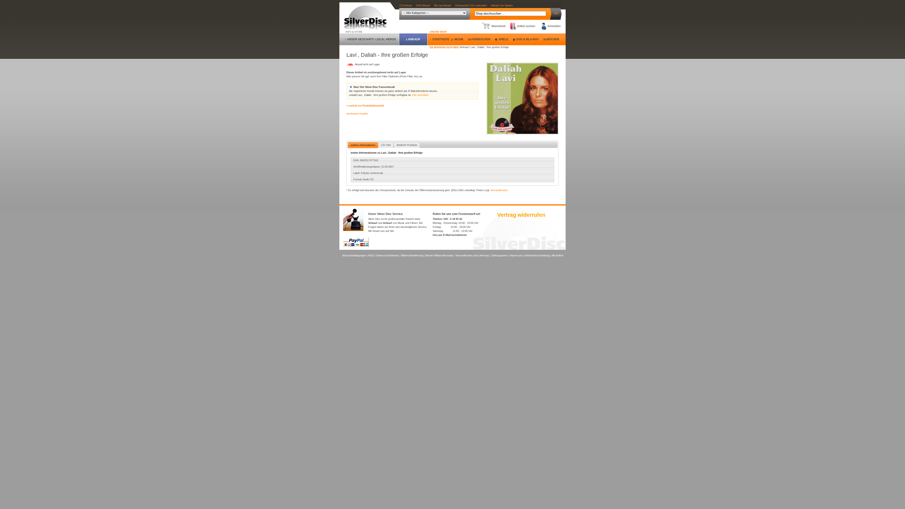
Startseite (440, 39)
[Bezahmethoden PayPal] (356, 246)
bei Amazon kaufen (357, 113)
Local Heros (385, 39)
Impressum (516, 255)
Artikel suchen (526, 26)
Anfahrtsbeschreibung (537, 255)
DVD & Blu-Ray (527, 39)
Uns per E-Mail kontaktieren (450, 235)
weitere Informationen (363, 145)
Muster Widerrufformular (439, 255)
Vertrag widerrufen (521, 215)
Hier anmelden (420, 95)
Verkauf (372, 223)
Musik (459, 39)
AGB (371, 255)
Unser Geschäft (360, 39)
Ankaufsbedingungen (354, 255)
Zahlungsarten (499, 255)
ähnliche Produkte (407, 145)
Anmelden (554, 26)
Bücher (553, 39)
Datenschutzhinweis (387, 255)
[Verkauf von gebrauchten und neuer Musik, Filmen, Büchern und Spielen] (367, 28)
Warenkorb (498, 26)
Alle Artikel (557, 255)
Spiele (503, 39)
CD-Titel (386, 145)
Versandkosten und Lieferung (472, 255)
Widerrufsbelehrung (412, 255)
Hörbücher (481, 39)
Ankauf (414, 39)
